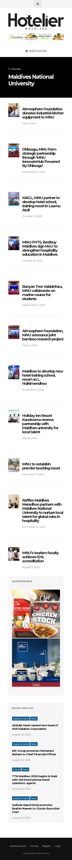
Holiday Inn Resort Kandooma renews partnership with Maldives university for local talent (40, 424)
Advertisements (18, 846)
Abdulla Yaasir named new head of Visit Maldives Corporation (35, 727)
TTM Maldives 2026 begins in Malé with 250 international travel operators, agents (34, 780)
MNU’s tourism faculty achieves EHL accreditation (40, 557)
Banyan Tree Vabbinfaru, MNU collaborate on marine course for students (42, 293)
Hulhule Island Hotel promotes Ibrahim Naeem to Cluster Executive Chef (35, 808)
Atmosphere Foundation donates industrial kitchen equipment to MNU (43, 113)
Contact (34, 846)
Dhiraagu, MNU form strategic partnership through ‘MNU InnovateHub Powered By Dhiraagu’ (40, 157)
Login (58, 846)
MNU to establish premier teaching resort (41, 466)
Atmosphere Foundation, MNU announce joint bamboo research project (42, 335)
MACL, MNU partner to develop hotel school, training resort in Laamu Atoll (41, 204)
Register (46, 846)
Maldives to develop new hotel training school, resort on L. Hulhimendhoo (42, 377)
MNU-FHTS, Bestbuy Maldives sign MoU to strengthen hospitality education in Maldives (39, 248)
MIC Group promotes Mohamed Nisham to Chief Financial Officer (34, 752)
